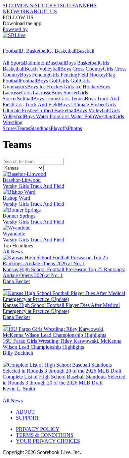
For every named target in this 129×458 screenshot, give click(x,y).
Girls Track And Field (36, 104)
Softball (25, 98)
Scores (10, 128)
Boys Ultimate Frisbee (82, 104)
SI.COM (12, 5)
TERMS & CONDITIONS (44, 435)
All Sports (13, 63)
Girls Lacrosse (36, 92)
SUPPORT (27, 418)
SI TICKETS (49, 5)
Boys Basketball (82, 63)
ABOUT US (43, 11)
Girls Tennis (72, 98)
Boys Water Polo (41, 116)
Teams (23, 128)
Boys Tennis (46, 98)
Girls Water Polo (76, 116)
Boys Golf (48, 80)
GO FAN (73, 5)
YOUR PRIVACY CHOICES (48, 441)
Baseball (85, 51)
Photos (75, 128)
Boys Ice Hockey (45, 86)
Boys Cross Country (81, 69)
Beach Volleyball (42, 69)
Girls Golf (69, 80)
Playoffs (59, 128)
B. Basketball (34, 51)
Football (11, 51)
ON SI (28, 5)
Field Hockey (91, 74)
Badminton (35, 63)
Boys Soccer (64, 92)
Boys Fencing (34, 74)
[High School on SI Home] (28, 45)
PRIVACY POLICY (38, 429)
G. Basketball (62, 51)
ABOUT (25, 412)
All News (13, 251)
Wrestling (104, 116)
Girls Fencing (63, 74)
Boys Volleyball (92, 110)
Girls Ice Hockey (81, 86)
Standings (40, 128)
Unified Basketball (56, 110)
